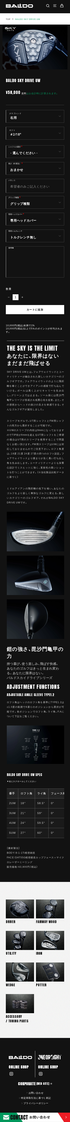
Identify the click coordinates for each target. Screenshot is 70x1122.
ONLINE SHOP (19, 1067)
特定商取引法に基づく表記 (36, 1098)
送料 (23, 93)
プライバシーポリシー (36, 1103)
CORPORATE (33, 1083)
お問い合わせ (36, 1093)
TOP (8, 19)
